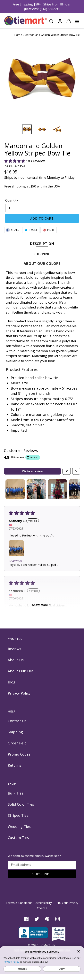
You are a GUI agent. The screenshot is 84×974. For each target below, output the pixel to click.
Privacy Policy (19, 693)
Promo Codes (19, 754)
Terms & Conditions (19, 903)
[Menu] (77, 20)
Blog (11, 682)
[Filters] (67, 471)
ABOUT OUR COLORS (42, 263)
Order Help (17, 743)
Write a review (32, 471)
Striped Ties (18, 815)
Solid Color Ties (21, 804)
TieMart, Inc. (47, 945)
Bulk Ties (15, 793)
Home (18, 35)
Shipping (15, 732)
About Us (16, 660)
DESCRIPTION (42, 243)
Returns (14, 765)
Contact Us (17, 721)
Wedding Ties (19, 826)
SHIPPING (42, 254)
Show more (40, 605)
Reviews (14, 648)
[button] (15, 161)
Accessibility (44, 903)
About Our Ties (21, 671)
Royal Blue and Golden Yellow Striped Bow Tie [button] (32, 565)
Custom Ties (18, 837)
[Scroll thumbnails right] (75, 489)
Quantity (11, 200)
